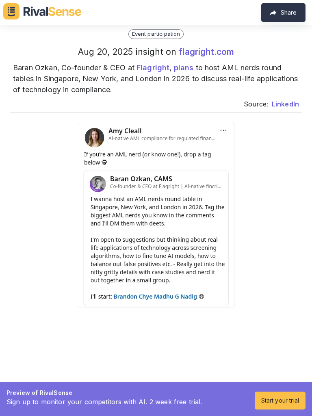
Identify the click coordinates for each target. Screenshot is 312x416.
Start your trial (280, 400)
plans (184, 67)
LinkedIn (285, 104)
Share (289, 12)
